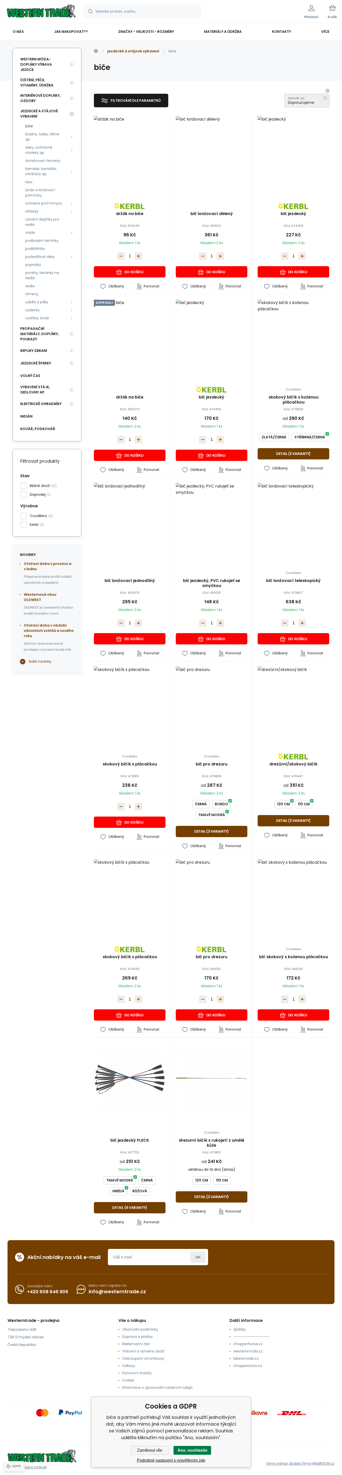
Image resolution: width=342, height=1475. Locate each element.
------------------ (251, 1336)
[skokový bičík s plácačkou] (129, 702)
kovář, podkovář (37, 428)
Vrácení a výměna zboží (143, 1351)
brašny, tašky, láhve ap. (42, 137)
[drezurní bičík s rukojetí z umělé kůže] (211, 1078)
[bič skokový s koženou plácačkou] (293, 895)
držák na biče (129, 214)
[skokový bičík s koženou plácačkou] (293, 335)
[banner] (41, 12)
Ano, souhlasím (192, 1450)
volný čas (30, 375)
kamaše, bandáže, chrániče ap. (41, 171)
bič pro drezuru (211, 764)
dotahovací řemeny (42, 160)
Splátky (239, 1329)
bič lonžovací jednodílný (130, 580)
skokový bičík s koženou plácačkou (293, 400)
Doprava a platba (137, 1336)
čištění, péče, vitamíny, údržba (36, 82)
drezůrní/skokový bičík (293, 764)
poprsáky (33, 264)
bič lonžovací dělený (212, 214)
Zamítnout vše (149, 1450)
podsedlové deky (40, 256)
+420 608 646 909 (47, 1292)
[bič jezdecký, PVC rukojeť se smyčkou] (211, 519)
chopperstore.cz (247, 1365)
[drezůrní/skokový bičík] (293, 702)
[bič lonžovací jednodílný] (129, 519)
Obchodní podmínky (140, 1329)
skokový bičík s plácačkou (130, 764)
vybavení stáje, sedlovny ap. (35, 389)
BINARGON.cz (323, 1463)
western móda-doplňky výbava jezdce (36, 64)
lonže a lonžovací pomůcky (40, 192)
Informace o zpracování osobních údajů (157, 1387)
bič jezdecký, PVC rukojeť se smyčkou (211, 583)
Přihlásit (198, 1257)
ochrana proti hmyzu (43, 203)
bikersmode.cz (246, 1358)
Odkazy (128, 1365)
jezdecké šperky (35, 363)
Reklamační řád (135, 1343)
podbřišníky (35, 248)
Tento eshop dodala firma (288, 1463)
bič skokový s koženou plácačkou (293, 957)
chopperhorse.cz (248, 1343)
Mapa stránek (35, 1467)
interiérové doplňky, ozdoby (40, 98)
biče (29, 126)
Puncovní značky (137, 1372)
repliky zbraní (33, 350)
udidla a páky (36, 302)
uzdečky (32, 310)
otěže (30, 232)
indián (26, 416)
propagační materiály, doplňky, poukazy (39, 334)
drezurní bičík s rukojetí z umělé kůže (211, 1143)
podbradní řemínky (42, 240)
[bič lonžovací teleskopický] (293, 519)
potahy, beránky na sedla (42, 275)
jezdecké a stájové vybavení (133, 51)
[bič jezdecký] (293, 152)
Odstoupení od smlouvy (143, 1358)
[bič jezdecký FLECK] (129, 1078)
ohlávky (32, 211)
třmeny (31, 294)
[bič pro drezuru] (211, 702)
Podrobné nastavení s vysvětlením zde (171, 1460)
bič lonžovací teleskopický (293, 580)
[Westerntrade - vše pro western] (96, 51)
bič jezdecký (293, 214)
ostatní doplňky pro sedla (42, 222)
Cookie (128, 1380)
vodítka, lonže (37, 318)
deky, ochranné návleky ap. (38, 150)
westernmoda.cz (248, 1351)
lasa (28, 181)
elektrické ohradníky (41, 403)
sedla (30, 285)
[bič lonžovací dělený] (211, 152)
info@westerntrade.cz (117, 1291)
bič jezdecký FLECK (129, 1140)
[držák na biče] (129, 152)
